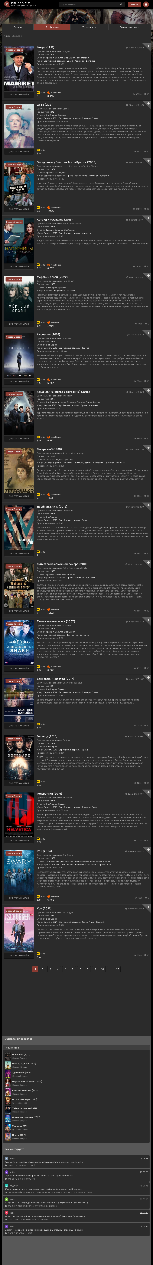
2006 (53, 571)
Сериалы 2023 (104, 864)
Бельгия (59, 57)
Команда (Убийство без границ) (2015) (63, 391)
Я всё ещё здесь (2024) (20, 1233)
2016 (53, 341)
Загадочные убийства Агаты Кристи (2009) (67, 162)
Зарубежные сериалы (54, 60)
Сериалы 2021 (50, 118)
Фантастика (72, 635)
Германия (71, 402)
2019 (53, 226)
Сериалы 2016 (50, 348)
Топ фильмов (52, 27)
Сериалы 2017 (50, 692)
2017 (53, 686)
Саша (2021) (45, 104)
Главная (18, 27)
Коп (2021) (44, 908)
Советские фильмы (53, 462)
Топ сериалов (89, 27)
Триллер (86, 118)
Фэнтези (86, 348)
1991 (53, 54)
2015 (53, 399)
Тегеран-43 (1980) (49, 449)
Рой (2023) (44, 851)
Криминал (79, 60)
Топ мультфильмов (129, 27)
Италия (77, 861)
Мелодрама (97, 462)
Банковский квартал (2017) (55, 679)
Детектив (90, 60)
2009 (53, 169)
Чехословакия (82, 57)
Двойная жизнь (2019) (52, 506)
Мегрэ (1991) (45, 47)
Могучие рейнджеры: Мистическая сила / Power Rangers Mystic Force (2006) (50, 1192)
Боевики (68, 462)
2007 (53, 628)
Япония (106, 861)
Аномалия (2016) (48, 334)
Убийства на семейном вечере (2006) (63, 564)
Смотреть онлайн (19, 94)
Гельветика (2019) (49, 793)
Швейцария (69, 57)
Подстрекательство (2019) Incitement (28, 1219)
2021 (53, 111)
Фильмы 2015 (50, 405)
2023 (53, 858)
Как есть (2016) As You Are (22, 1179)
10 (102, 969)
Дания (89, 402)
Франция (50, 57)
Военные (120, 462)
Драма (70, 60)
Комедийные (81, 175)
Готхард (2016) (47, 736)
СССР (48, 459)
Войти (134, 4)
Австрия (62, 402)
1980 (53, 456)
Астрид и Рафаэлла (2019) (55, 219)
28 (117, 969)
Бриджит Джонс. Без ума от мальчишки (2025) (33, 1206)
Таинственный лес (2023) (21, 1165)
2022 (53, 284)
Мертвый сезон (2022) (52, 277)
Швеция (96, 402)
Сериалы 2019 (50, 233)
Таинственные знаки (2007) (56, 621)
